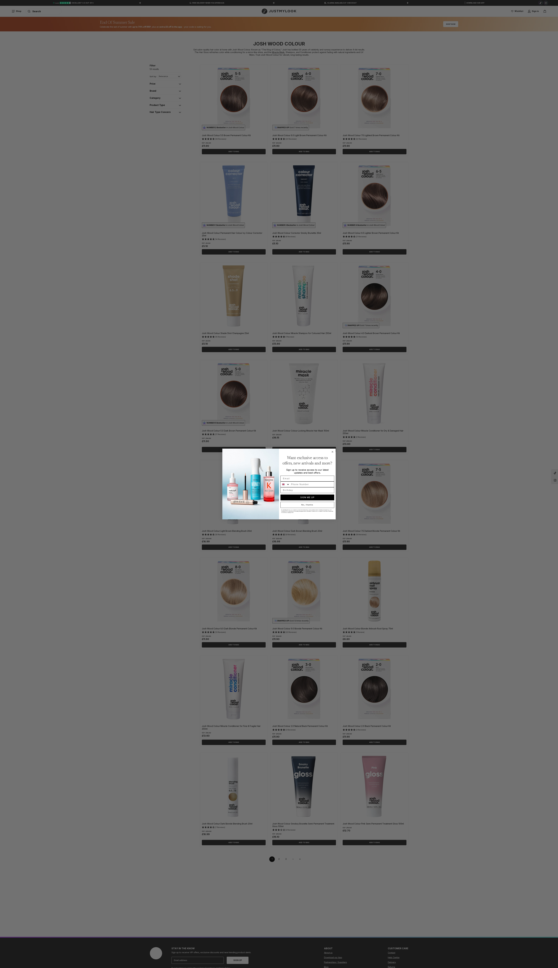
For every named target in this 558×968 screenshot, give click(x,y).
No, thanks (307, 505)
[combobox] (285, 484)
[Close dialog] (332, 452)
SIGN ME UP (307, 497)
